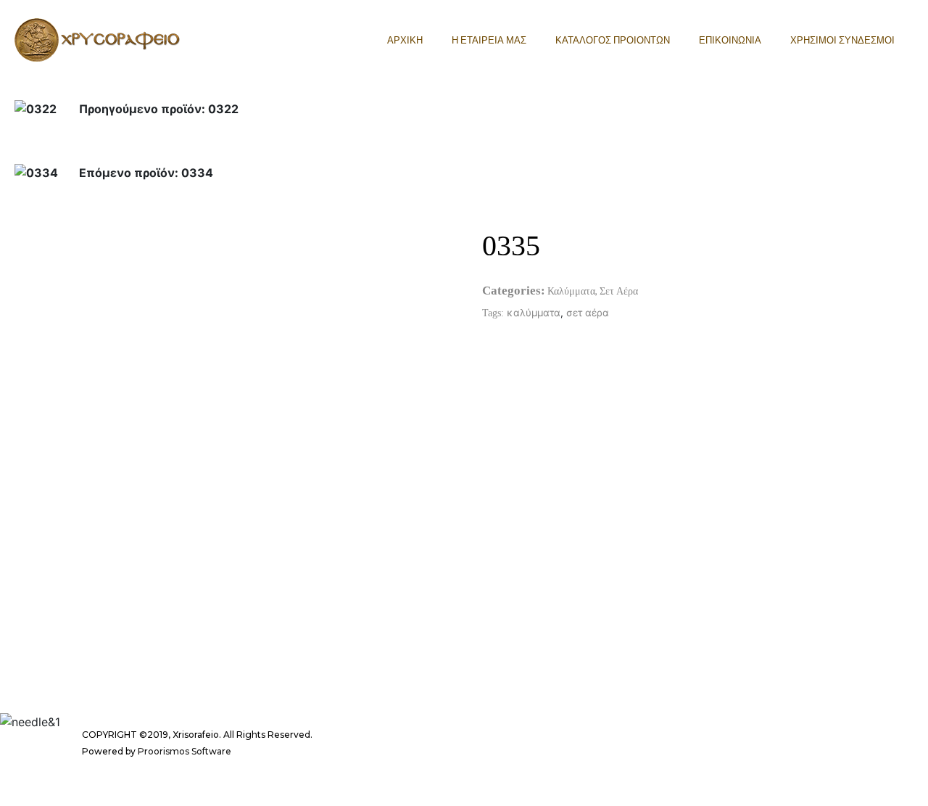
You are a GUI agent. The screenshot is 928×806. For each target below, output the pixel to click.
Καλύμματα (571, 290)
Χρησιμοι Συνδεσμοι (842, 40)
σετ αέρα (587, 312)
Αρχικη (405, 40)
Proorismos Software (184, 751)
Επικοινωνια (730, 40)
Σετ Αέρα (619, 290)
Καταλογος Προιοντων (612, 40)
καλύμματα (533, 312)
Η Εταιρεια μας (489, 40)
